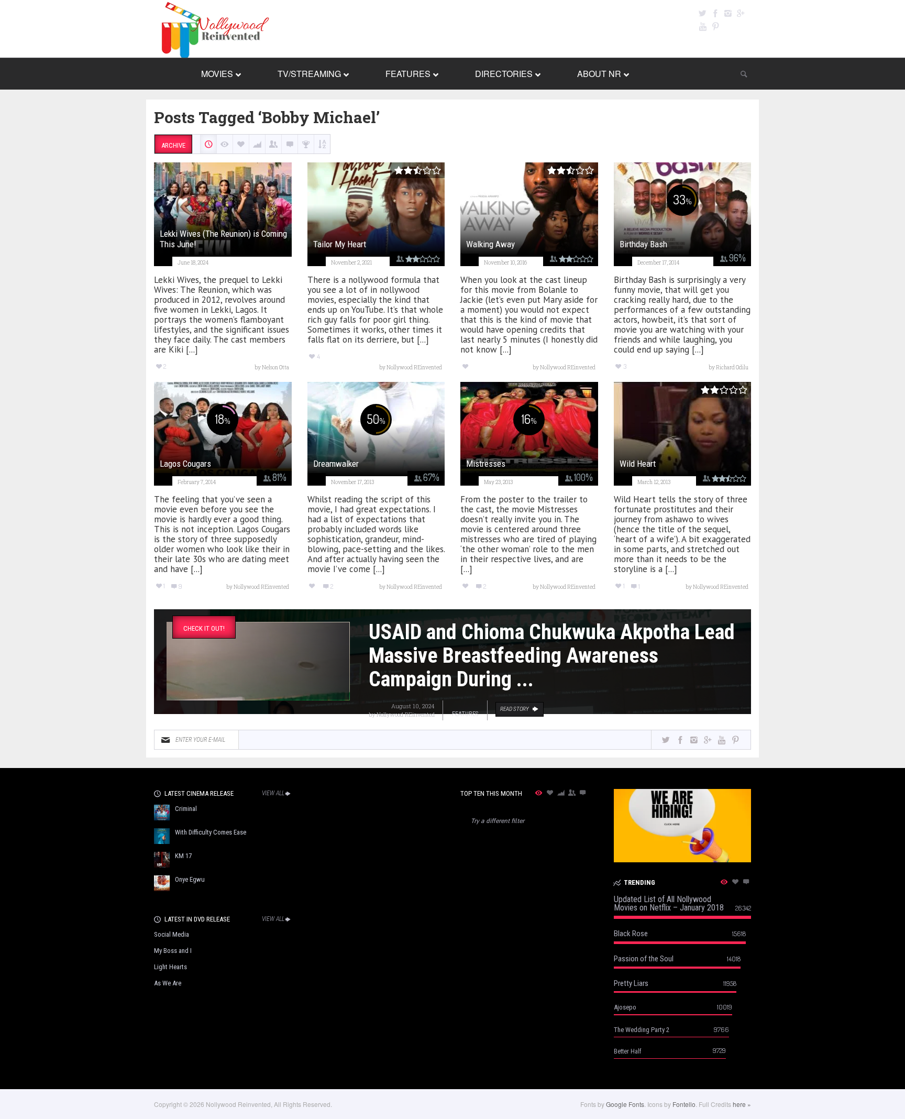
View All (273, 793)
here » (742, 1104)
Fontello (684, 1104)
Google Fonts (625, 1104)
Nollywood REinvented (406, 714)
